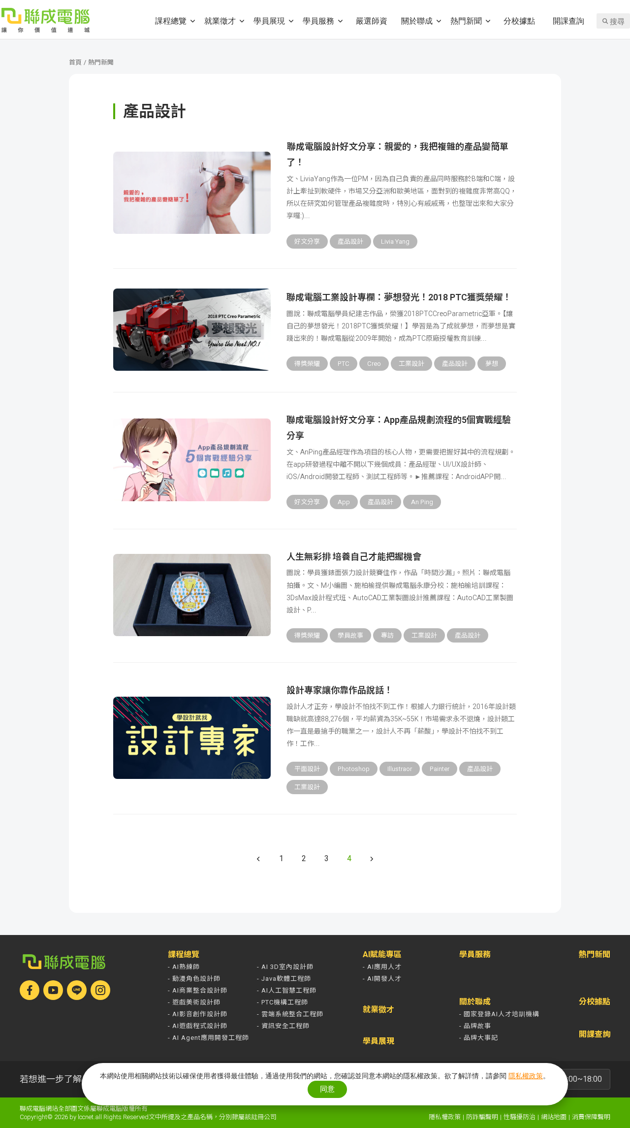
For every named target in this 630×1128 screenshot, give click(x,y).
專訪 (387, 635)
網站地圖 (554, 1117)
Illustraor (399, 769)
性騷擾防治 (520, 1117)
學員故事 (350, 635)
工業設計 (411, 363)
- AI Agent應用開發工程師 (208, 1037)
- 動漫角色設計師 (194, 978)
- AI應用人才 (382, 966)
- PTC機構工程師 (282, 1002)
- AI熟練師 (184, 966)
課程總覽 (171, 20)
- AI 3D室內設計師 (285, 966)
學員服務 (318, 20)
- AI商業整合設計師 (197, 990)
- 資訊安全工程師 (283, 1026)
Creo (374, 363)
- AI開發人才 (382, 978)
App (344, 502)
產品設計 (350, 241)
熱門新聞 (466, 20)
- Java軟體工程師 (284, 978)
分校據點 (519, 20)
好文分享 (307, 241)
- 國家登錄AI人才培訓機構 (499, 1014)
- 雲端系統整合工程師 (290, 1014)
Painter (439, 769)
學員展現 (269, 20)
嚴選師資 (371, 20)
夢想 (491, 363)
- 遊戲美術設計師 (194, 1002)
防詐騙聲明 (482, 1117)
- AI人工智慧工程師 (286, 990)
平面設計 (307, 769)
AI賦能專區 (382, 955)
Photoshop (354, 769)
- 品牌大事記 (478, 1037)
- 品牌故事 (475, 1026)
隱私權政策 (445, 1117)
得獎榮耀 (307, 363)
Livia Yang (395, 241)
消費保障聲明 (591, 1117)
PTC (343, 363)
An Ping (422, 502)
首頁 (75, 62)
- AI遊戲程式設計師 (197, 1026)
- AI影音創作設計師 (197, 1014)
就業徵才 (220, 20)
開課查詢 (568, 20)
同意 (327, 1089)
